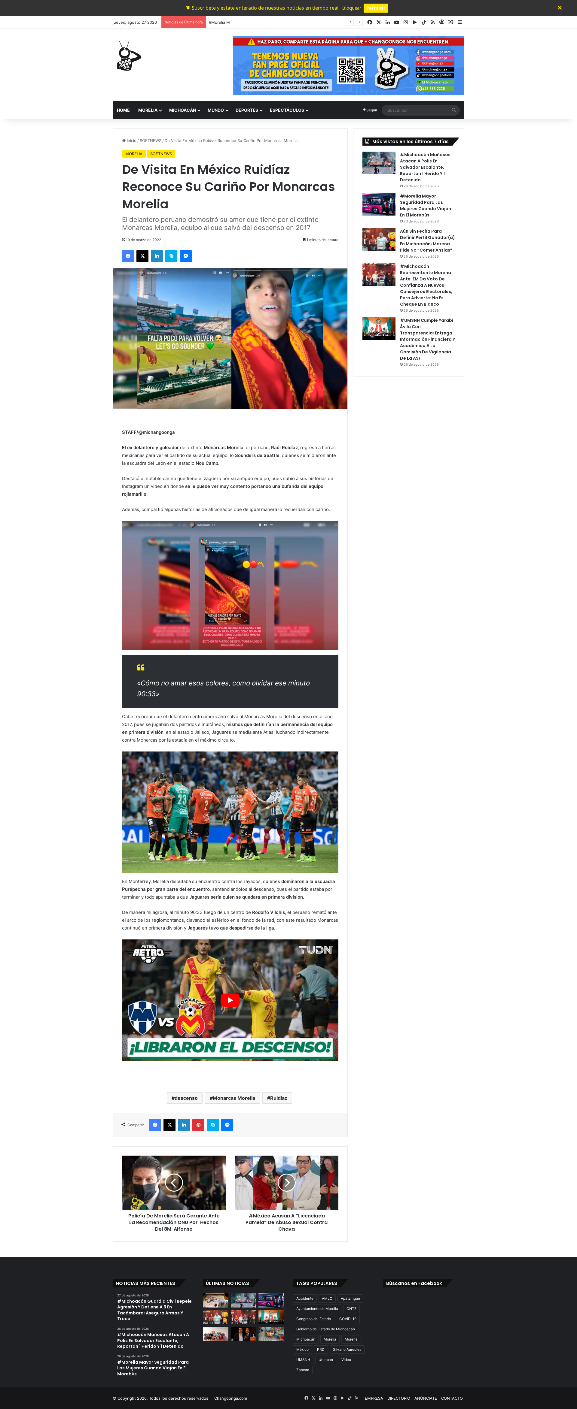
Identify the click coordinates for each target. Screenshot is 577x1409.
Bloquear (351, 8)
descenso (186, 1098)
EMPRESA (374, 1398)
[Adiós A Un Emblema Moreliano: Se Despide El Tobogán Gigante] (271, 1334)
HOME (123, 110)
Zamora (302, 1370)
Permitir (376, 8)
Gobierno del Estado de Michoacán (325, 1329)
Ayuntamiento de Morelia (317, 1308)
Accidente (304, 1298)
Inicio (131, 140)
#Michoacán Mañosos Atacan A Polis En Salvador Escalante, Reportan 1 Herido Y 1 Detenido (425, 167)
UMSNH (303, 1359)
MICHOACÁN (182, 110)
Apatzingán (350, 1298)
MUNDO (216, 110)
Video (346, 1359)
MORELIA (147, 110)
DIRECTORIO (398, 1398)
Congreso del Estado (313, 1319)
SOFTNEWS (150, 140)
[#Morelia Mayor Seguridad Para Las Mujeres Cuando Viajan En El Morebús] (378, 204)
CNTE (351, 1308)
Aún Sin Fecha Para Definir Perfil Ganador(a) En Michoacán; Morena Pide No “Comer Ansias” (427, 240)
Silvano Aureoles (347, 1349)
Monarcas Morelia (234, 1098)
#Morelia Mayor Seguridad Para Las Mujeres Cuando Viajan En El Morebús (278, 22)
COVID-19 (347, 1319)
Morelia (330, 1339)
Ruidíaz (278, 1098)
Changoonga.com (230, 1398)
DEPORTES (247, 110)
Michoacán (305, 1339)
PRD (321, 1349)
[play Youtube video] (230, 1000)
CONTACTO (452, 1398)
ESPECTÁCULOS (287, 110)
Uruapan (326, 1359)
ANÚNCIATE (425, 1398)
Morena (351, 1339)
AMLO (327, 1298)
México (302, 1349)
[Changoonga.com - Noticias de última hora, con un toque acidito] (128, 56)
